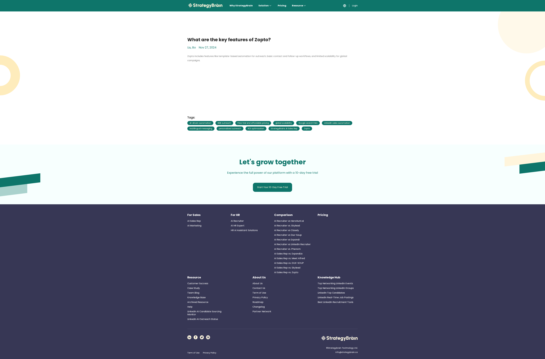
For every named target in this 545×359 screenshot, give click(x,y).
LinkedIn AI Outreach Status (202, 319)
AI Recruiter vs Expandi (286, 239)
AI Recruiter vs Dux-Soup (288, 235)
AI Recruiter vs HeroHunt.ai (289, 221)
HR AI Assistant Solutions (244, 230)
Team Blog (193, 292)
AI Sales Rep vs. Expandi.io (288, 253)
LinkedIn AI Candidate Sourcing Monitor (204, 313)
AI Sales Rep (194, 221)
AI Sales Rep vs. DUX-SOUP (289, 263)
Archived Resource (197, 302)
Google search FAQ (307, 123)
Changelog (258, 306)
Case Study (193, 288)
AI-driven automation (200, 123)
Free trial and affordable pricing (253, 123)
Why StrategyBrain (241, 5)
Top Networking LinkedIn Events (335, 283)
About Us (259, 277)
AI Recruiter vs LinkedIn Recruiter (292, 244)
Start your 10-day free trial (272, 187)
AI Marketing (194, 225)
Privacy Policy (260, 297)
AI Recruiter (237, 221)
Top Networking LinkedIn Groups (336, 288)
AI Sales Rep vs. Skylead (287, 267)
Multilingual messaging (201, 128)
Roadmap (257, 302)
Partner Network (261, 311)
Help (189, 306)
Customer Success (197, 283)
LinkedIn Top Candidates (331, 292)
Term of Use (259, 292)
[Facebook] (196, 337)
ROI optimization (256, 128)
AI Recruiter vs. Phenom (287, 249)
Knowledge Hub (329, 277)
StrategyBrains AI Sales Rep (284, 128)
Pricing (282, 5)
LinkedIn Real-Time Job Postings (336, 297)
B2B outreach (224, 123)
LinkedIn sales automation (337, 123)
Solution (263, 5)
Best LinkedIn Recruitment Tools (335, 302)
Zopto (307, 128)
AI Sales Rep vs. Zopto (286, 272)
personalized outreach (230, 128)
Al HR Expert (237, 225)
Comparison (283, 215)
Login (355, 5)
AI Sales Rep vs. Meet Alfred (289, 258)
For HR (235, 215)
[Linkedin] (189, 337)
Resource (297, 5)
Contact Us (258, 288)
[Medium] (208, 337)
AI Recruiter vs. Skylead (287, 225)
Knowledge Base (196, 297)
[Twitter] (202, 337)
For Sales (194, 215)
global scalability (283, 123)
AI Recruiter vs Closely (286, 230)
